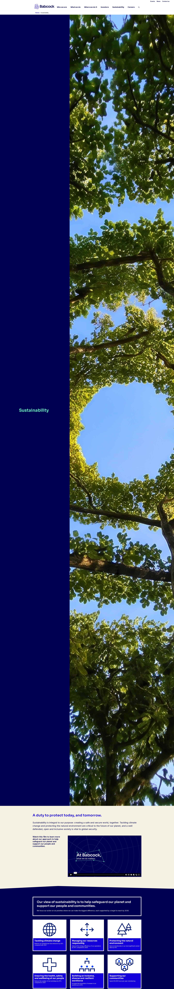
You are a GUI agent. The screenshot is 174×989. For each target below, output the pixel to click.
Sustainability (118, 7)
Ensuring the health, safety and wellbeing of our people (49, 977)
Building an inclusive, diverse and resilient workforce (83, 978)
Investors (105, 7)
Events (152, 1)
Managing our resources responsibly (84, 942)
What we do (76, 7)
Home (37, 12)
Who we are (62, 7)
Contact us (165, 1)
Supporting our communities (117, 977)
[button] (138, 8)
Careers (131, 7)
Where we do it (90, 7)
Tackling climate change (47, 941)
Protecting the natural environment (121, 942)
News (158, 1)
